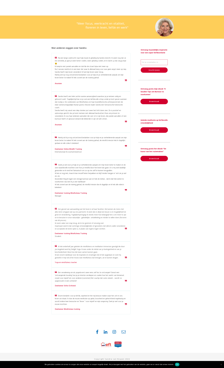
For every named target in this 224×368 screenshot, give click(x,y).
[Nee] (221, 364)
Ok (177, 364)
